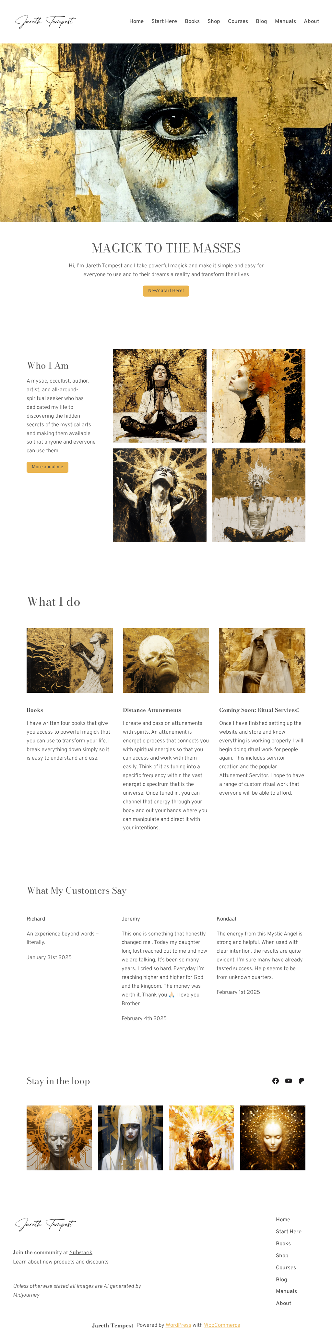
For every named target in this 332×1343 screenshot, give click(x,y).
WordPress (178, 1325)
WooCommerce (222, 1325)
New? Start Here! (166, 291)
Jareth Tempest (112, 1325)
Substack (80, 1252)
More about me (47, 467)
